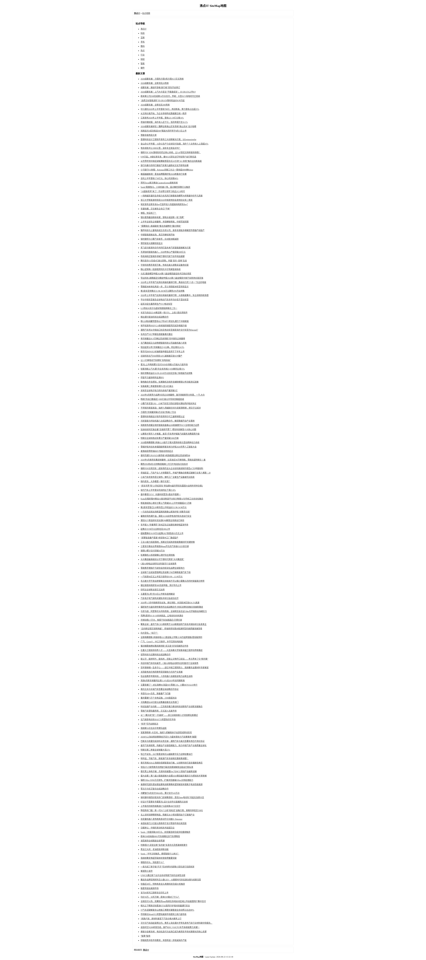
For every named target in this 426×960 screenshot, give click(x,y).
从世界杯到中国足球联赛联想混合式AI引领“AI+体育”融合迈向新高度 (171, 161)
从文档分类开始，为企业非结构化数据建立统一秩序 (164, 113)
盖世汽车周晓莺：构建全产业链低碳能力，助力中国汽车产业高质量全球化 (174, 745)
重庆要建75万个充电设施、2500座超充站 (159, 698)
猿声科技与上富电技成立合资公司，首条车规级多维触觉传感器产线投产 (173, 230)
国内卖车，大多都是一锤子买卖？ (156, 481)
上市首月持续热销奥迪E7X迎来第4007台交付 (160, 806)
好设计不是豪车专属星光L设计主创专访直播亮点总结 (164, 802)
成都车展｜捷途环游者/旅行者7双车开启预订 (160, 87)
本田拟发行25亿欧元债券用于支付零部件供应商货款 (164, 823)
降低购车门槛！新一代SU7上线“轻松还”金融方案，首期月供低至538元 (172, 810)
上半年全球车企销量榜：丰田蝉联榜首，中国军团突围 (165, 222)
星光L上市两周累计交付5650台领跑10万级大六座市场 (164, 364)
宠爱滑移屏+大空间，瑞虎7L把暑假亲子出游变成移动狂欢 (166, 732)
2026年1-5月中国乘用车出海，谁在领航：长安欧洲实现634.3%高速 (170, 603)
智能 (143, 63)
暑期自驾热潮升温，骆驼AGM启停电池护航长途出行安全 (166, 516)
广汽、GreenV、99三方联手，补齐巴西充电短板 (162, 641)
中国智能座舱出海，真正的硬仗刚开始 (158, 235)
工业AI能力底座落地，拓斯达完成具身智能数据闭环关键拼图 (168, 542)
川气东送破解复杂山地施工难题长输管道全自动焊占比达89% (167, 910)
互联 (143, 37)
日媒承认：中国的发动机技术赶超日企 (158, 828)
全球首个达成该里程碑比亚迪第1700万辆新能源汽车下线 (166, 572)
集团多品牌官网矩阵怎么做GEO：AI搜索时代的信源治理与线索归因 (171, 880)
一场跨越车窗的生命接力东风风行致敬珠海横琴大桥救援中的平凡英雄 (172, 196)
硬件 (143, 68)
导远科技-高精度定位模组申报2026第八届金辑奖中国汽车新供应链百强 (172, 278)
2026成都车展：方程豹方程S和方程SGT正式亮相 (162, 79)
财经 (143, 59)
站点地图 (146, 13)
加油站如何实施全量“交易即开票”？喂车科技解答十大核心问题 (168, 429)
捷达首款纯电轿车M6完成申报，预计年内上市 (161, 585)
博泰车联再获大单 (149, 135)
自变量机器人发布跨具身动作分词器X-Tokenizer (161, 819)
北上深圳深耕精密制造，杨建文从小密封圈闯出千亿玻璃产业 (168, 815)
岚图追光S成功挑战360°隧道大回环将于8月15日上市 (164, 131)
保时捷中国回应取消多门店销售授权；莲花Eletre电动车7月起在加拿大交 (172, 797)
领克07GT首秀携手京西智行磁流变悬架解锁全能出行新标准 (167, 767)
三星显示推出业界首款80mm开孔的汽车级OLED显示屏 (165, 546)
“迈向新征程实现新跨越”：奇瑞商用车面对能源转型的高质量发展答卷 (171, 629)
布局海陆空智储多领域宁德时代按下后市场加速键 (163, 256)
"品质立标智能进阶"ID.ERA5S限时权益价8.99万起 (163, 100)
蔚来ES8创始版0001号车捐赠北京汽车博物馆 (160, 836)
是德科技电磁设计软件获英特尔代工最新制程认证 (163, 416)
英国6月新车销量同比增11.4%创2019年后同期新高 (163, 680)
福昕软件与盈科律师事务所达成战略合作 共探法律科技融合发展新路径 (172, 607)
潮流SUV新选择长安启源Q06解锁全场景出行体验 (162, 520)
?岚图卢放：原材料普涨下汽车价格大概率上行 (161, 919)
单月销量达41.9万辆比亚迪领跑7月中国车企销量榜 (163, 338)
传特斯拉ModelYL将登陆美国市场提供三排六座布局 (163, 914)
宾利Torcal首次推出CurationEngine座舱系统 (159, 183)
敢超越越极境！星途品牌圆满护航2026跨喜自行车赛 (164, 174)
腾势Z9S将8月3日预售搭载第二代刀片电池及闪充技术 (164, 464)
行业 (143, 55)
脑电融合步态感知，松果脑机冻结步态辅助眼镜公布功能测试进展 (170, 382)
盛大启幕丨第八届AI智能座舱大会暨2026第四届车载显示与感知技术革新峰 (174, 776)
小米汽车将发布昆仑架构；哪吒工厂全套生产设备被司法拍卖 (168, 477)
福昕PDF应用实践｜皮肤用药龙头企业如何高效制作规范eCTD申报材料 (172, 468)
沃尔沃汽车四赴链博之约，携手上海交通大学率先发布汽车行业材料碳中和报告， (177, 923)
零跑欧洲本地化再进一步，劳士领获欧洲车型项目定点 (165, 287)
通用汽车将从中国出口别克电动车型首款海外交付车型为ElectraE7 (169, 330)
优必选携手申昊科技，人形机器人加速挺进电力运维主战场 (167, 676)
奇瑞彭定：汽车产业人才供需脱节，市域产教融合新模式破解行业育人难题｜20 (176, 473)
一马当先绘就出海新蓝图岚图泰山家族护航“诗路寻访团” (165, 512)
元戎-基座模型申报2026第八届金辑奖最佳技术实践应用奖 (166, 274)
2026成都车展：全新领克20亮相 (155, 83)
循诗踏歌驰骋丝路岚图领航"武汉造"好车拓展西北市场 (164, 646)
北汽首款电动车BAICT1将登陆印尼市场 (158, 719)
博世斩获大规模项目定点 (152, 243)
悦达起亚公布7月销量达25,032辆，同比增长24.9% (162, 347)
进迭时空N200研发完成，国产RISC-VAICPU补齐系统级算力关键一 (170, 927)
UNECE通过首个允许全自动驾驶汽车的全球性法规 (163, 875)
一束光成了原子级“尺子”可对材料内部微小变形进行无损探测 (167, 867)
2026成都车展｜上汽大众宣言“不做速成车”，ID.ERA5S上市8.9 (168, 92)
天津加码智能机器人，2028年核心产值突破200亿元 (163, 252)
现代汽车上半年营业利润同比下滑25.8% (158, 490)
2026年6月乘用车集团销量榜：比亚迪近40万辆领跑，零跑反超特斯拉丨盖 (173, 460)
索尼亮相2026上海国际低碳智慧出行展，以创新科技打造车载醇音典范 (172, 763)
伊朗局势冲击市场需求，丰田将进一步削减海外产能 (164, 940)
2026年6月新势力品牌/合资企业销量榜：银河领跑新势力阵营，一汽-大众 (173, 395)
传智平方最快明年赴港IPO (152, 377)
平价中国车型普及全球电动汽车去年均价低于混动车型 (165, 300)
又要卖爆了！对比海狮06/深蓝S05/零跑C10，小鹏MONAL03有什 (169, 685)
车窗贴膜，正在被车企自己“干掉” (155, 209)
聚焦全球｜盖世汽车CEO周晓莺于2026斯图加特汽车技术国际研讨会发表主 (174, 624)
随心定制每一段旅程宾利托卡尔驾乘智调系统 (161, 269)
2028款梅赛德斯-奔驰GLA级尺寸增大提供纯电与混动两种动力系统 (170, 442)
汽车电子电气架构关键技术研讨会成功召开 (160, 598)
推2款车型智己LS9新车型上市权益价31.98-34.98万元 (164, 507)
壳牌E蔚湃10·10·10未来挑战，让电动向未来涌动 (162, 616)
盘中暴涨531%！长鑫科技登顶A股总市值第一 (161, 494)
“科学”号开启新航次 (149, 724)
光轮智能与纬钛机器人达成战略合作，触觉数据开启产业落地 (168, 421)
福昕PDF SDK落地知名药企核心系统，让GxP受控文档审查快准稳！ (171, 152)
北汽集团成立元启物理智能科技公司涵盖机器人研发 (164, 343)
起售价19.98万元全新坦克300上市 (155, 529)
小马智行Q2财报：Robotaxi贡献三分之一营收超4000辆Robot (167, 170)
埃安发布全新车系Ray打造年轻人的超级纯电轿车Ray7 (164, 204)
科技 (143, 33)
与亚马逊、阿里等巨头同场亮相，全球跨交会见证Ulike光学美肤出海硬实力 (174, 611)
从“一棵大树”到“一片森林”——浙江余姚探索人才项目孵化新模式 (169, 715)
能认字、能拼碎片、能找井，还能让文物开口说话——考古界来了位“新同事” (174, 659)
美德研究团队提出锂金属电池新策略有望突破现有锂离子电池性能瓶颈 (172, 784)
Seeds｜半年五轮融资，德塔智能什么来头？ (160, 854)
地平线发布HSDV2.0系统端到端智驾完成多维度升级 (164, 325)
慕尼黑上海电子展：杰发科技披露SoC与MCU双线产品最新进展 (169, 771)
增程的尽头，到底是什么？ (153, 862)
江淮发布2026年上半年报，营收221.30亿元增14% (162, 118)
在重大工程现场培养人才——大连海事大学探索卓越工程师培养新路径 (172, 650)
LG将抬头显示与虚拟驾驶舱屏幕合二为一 (159, 308)
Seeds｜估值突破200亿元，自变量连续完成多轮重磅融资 (165, 832)
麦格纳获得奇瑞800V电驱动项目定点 (157, 451)
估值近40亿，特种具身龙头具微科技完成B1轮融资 (163, 884)
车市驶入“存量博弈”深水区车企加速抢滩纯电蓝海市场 (164, 525)
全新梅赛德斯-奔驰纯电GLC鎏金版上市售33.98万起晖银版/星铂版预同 (171, 637)
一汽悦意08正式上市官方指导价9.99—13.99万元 (162, 577)
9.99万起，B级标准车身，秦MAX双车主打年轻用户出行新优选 (168, 157)
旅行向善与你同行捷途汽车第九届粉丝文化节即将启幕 (165, 165)
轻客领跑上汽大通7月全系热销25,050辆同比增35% (163, 369)
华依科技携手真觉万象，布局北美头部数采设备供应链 (165, 265)
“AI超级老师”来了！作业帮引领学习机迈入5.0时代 (163, 191)
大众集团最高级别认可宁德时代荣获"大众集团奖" (162, 559)
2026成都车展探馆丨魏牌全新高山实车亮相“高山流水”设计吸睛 (168, 126)
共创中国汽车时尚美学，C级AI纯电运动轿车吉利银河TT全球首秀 (169, 663)
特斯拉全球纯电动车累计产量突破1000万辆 (160, 438)
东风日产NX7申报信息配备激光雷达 (157, 334)
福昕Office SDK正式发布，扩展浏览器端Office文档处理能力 (167, 780)
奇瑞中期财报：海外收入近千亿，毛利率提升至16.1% (164, 122)
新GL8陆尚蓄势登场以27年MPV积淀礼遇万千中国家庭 (165, 321)
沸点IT (143, 29)
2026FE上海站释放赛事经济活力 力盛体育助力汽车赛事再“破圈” (169, 737)
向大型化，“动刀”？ (149, 633)
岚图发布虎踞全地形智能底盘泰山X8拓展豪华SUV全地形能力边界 (170, 425)
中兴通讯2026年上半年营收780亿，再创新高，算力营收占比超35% (170, 109)
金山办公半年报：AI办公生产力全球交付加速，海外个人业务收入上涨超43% (174, 144)
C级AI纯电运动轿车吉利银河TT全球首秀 (158, 564)
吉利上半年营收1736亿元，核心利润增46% (159, 178)
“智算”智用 (145, 936)
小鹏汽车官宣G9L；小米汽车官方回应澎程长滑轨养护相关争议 (168, 403)
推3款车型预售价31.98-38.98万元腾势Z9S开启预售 (163, 291)
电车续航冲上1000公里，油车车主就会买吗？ (161, 148)
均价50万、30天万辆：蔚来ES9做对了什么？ (160, 897)
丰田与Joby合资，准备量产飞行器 (155, 693)
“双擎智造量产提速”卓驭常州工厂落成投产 (159, 538)
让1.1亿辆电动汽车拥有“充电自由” (156, 360)
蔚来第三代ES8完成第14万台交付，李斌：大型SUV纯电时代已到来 (170, 96)
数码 (143, 46)
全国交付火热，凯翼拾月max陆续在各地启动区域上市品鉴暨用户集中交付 (173, 901)
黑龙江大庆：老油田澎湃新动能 (155, 849)
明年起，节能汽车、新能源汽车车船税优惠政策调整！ (165, 758)
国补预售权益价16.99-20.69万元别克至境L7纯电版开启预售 (166, 373)
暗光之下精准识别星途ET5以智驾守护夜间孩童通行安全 (165, 906)
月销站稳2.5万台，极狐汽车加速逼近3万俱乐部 (161, 620)
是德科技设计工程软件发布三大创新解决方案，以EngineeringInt (168, 139)
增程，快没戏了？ (149, 213)
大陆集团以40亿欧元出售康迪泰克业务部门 (160, 702)
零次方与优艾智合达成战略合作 (155, 789)
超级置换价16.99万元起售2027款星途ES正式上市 (162, 533)
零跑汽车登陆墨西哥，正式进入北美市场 (159, 711)
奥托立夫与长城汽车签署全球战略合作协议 (160, 689)
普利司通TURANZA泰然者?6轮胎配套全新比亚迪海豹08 (165, 455)
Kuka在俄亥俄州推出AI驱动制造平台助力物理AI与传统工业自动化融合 (172, 499)
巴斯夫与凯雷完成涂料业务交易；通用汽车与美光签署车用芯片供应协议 (173, 741)
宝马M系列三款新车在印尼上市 (154, 893)
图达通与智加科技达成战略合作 (155, 317)
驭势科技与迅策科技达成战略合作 (156, 654)
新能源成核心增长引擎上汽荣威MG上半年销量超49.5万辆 (166, 503)
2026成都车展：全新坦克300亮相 (155, 105)
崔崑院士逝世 (147, 871)
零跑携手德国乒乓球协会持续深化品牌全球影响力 (163, 568)
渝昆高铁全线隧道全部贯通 (153, 841)
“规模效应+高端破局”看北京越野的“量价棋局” (161, 226)
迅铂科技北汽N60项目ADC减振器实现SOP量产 (161, 356)
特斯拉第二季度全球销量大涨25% (155, 750)
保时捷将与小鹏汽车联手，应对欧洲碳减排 (160, 239)
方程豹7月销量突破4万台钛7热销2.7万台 (158, 412)
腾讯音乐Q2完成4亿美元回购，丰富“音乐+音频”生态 (164, 261)
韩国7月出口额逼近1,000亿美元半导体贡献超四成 (162, 399)
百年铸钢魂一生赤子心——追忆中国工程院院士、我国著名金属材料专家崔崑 (175, 667)
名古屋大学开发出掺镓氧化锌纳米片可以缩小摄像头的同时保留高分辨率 (173, 581)
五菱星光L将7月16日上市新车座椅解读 (158, 594)
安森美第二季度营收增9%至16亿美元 (157, 386)
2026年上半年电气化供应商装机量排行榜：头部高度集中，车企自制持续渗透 (175, 295)
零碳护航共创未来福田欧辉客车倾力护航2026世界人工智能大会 (169, 447)
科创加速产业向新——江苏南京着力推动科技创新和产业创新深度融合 (172, 706)
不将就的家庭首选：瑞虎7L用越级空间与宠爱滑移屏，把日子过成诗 (171, 408)
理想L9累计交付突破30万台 (153, 551)
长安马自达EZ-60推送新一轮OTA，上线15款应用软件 (164, 313)
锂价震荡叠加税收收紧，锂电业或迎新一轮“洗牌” (162, 217)
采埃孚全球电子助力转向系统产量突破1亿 (159, 390)
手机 (143, 42)
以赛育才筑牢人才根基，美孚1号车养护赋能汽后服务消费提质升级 (170, 434)
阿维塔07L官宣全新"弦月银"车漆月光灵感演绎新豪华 (164, 845)
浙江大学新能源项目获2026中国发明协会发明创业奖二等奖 (167, 200)
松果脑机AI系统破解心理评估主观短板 (158, 555)
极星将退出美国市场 (150, 888)
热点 (143, 50)
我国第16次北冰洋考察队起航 (154, 728)
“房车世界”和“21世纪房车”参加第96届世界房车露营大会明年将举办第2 (172, 486)
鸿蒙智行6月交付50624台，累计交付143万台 (160, 793)
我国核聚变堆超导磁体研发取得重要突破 (159, 858)
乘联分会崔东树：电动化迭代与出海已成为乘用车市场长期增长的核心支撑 (174, 932)
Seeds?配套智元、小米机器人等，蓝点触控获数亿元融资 (165, 187)
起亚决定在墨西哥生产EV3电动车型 (156, 304)
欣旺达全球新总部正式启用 (153, 590)
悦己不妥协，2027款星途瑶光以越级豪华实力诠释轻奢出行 (167, 754)
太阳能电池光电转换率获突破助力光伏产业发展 (162, 672)
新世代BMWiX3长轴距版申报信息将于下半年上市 (163, 351)
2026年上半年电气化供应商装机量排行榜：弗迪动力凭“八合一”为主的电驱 (173, 282)
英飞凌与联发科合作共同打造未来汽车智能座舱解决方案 (166, 248)
